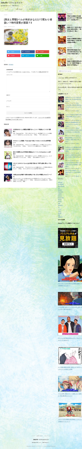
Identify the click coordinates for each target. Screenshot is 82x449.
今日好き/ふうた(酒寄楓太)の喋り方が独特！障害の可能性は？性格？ (73, 149)
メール (8, 100)
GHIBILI (77, 110)
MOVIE (77, 103)
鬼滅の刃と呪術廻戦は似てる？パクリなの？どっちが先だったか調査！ (73, 124)
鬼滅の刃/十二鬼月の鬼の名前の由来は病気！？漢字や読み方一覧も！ (74, 29)
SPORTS (60, 205)
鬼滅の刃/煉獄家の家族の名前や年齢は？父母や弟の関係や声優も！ (74, 40)
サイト (8, 106)
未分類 (59, 213)
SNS (59, 203)
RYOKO (11, 64)
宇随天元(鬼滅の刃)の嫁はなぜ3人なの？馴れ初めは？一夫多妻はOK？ (74, 17)
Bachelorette (61, 186)
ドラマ (59, 209)
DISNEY (60, 190)
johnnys (60, 195)
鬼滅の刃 (77, 128)
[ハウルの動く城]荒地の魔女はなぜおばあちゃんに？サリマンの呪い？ (73, 106)
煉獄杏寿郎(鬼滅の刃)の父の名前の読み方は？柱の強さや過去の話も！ (74, 51)
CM (59, 188)
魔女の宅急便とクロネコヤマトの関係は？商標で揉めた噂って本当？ (73, 139)
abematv (77, 120)
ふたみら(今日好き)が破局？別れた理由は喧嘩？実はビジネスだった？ (73, 116)
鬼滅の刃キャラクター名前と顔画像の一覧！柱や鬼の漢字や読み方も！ (73, 99)
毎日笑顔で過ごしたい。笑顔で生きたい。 (41, 442)
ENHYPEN (60, 192)
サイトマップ (32, 9)
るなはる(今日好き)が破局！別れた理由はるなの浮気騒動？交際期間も (73, 164)
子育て (59, 211)
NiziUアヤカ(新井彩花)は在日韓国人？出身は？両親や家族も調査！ (73, 156)
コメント (9, 74)
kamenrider (61, 197)
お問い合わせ (19, 9)
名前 (8, 95)
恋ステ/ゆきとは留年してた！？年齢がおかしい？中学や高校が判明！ (73, 172)
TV (80, 120)
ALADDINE (61, 184)
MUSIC (77, 160)
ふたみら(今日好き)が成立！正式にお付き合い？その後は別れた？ (73, 131)
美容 (59, 215)
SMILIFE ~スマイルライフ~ (12, 3)
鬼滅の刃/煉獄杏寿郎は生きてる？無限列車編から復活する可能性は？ (74, 63)
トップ (6, 9)
